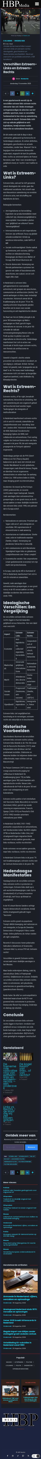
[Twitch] (23, 1456)
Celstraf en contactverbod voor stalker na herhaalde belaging (20, 1218)
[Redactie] (14, 78)
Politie (5, 1231)
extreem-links (13, 1156)
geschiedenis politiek (17, 1159)
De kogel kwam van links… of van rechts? (25, 1069)
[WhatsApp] (22, 93)
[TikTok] (18, 1456)
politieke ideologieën (10, 1164)
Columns (7, 41)
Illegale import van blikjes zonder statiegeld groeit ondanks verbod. (20, 1332)
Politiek (6, 1187)
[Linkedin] (27, 93)
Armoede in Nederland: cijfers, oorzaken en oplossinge (20, 1226)
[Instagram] (13, 1456)
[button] (36, 1456)
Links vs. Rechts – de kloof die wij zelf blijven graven (9, 1113)
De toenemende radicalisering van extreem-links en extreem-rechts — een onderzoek (10, 1076)
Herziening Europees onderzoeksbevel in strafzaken (19, 1253)
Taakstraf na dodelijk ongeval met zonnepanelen (17, 1200)
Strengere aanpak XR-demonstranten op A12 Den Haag (19, 1235)
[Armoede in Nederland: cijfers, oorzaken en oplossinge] (20, 1281)
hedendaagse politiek (10, 1161)
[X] (17, 93)
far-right (7, 1159)
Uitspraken (7, 1196)
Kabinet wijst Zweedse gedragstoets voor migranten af (20, 1191)
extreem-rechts (24, 1156)
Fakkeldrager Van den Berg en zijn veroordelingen (31, 1399)
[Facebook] (12, 93)
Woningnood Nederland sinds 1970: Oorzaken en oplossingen (20, 1310)
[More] (32, 93)
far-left (32, 1156)
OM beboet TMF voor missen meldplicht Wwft (10, 1400)
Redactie (25, 79)
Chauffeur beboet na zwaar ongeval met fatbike (19, 1209)
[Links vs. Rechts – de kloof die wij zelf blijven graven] (10, 1100)
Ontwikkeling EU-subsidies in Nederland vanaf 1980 (17, 1343)
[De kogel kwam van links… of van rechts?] (26, 1057)
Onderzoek (19, 41)
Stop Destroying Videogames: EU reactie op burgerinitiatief (19, 1244)
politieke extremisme (24, 1161)
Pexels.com (26, 35)
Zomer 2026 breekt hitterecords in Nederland (19, 1321)
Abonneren (31, 1147)
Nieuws (6, 1214)
